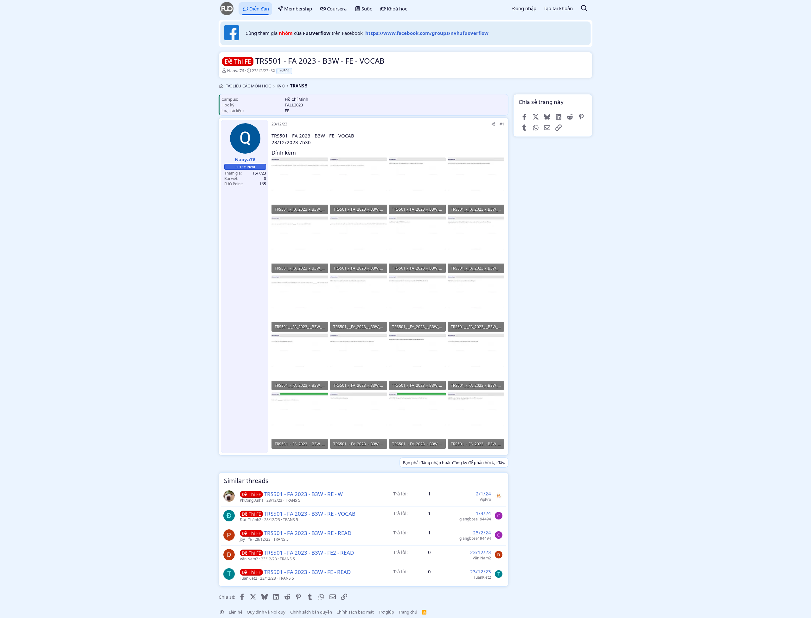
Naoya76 (235, 70)
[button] (222, 611)
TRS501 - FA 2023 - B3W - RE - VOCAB (309, 513)
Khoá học (397, 8)
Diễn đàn (259, 8)
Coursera (337, 8)
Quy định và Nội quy (266, 612)
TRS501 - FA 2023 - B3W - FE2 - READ (309, 552)
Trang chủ (408, 612)
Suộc (366, 8)
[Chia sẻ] (493, 124)
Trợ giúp (386, 612)
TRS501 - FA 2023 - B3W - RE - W (303, 494)
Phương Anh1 (252, 500)
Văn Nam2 (249, 559)
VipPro (485, 499)
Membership (298, 8)
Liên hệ (235, 612)
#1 (502, 124)
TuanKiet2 (248, 578)
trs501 (284, 70)
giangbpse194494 (475, 519)
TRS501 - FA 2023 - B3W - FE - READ (307, 572)
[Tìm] (584, 9)
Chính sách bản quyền (311, 612)
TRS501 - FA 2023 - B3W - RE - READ (307, 533)
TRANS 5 (292, 500)
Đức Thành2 (250, 519)
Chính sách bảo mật (355, 612)
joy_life (246, 539)
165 (262, 184)
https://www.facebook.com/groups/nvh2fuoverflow (427, 33)
